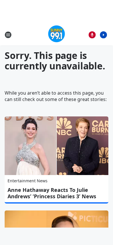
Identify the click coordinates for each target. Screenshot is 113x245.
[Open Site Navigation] (8, 34)
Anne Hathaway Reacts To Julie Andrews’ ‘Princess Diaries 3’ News (52, 193)
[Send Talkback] (92, 34)
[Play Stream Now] (103, 34)
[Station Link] (57, 34)
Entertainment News (28, 180)
